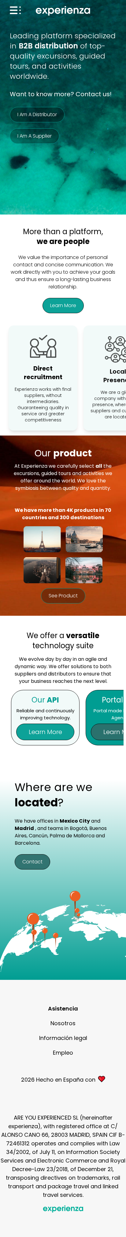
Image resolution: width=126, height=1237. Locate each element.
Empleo (63, 1052)
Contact (32, 861)
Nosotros (63, 1023)
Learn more (63, 305)
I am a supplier (34, 135)
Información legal (63, 1038)
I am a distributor (37, 114)
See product (63, 595)
